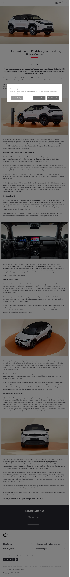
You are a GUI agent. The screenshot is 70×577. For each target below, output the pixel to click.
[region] (34, 93)
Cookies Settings (17, 97)
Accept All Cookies (53, 97)
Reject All (39, 97)
